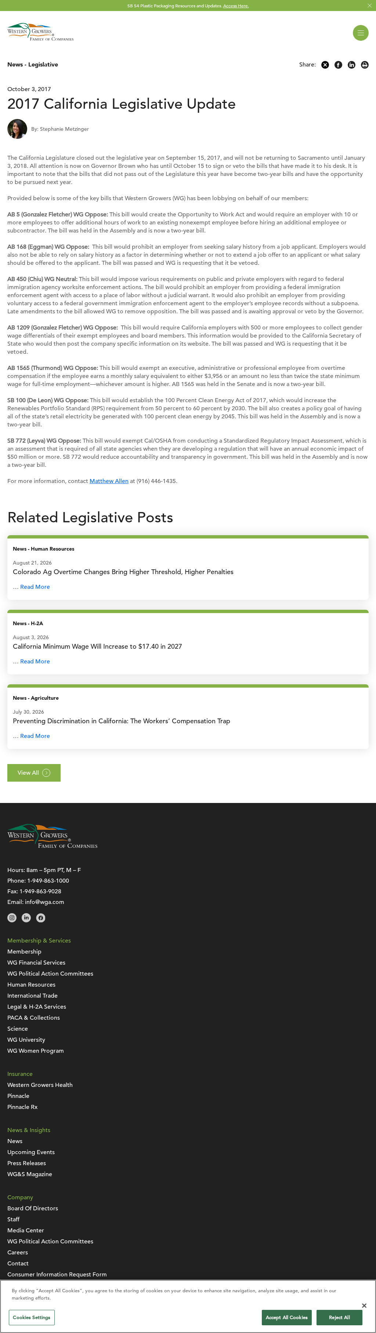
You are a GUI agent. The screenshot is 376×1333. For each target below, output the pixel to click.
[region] (188, 1306)
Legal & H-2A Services (36, 1006)
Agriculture (45, 698)
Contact (18, 1263)
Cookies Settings (31, 1317)
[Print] (365, 67)
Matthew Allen (109, 481)
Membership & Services (39, 940)
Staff (13, 1219)
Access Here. (236, 5)
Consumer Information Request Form (57, 1274)
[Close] (364, 1305)
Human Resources (52, 548)
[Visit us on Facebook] (40, 920)
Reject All (339, 1317)
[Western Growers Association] (40, 42)
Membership (24, 951)
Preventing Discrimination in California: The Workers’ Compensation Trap (121, 721)
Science (17, 1029)
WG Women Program (35, 1051)
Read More (35, 587)
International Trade (32, 995)
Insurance (20, 1074)
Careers (17, 1252)
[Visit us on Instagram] (12, 920)
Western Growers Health (40, 1085)
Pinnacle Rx (22, 1107)
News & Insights (28, 1130)
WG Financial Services (36, 962)
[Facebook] (338, 67)
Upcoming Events (31, 1152)
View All (28, 773)
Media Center (25, 1230)
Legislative (43, 65)
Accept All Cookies (287, 1317)
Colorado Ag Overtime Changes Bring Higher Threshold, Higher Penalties (123, 572)
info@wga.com (44, 902)
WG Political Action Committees (50, 973)
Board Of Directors (32, 1208)
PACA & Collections (33, 1018)
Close (370, 6)
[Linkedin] (351, 67)
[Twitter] (325, 67)
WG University (26, 1040)
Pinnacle (18, 1096)
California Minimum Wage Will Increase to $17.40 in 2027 (97, 646)
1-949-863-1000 (48, 881)
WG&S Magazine (29, 1174)
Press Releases (26, 1163)
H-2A (37, 623)
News (15, 65)
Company (20, 1197)
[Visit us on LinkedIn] (26, 920)
